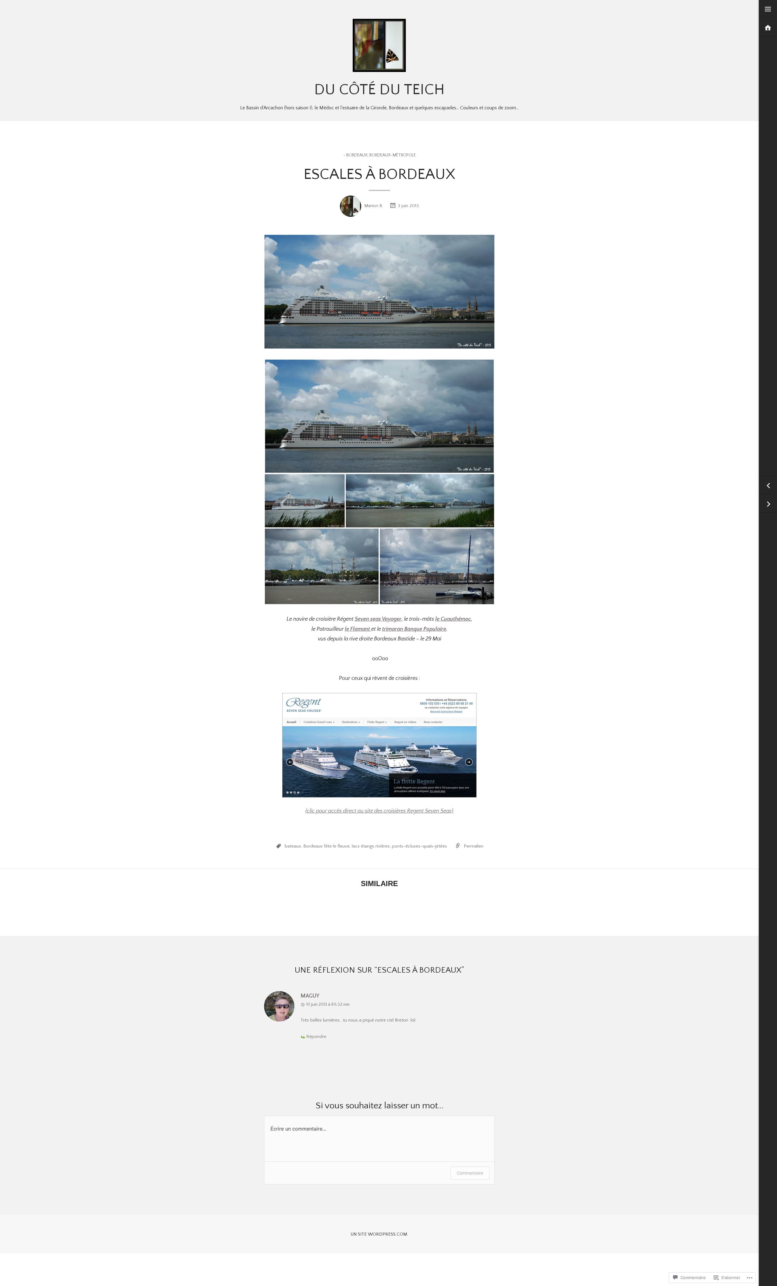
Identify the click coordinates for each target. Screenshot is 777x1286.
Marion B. (373, 205)
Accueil (768, 28)
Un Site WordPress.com (379, 1234)
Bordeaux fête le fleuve (326, 846)
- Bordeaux (355, 155)
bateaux (293, 846)
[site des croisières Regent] (379, 745)
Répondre (316, 1036)
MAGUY (309, 996)
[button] (379, 416)
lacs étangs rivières (371, 846)
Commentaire (470, 1172)
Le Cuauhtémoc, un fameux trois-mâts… (768, 485)
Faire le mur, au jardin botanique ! (768, 504)
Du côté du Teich (379, 89)
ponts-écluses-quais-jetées (419, 846)
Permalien (474, 846)
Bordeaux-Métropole (392, 155)
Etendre (768, 9)
